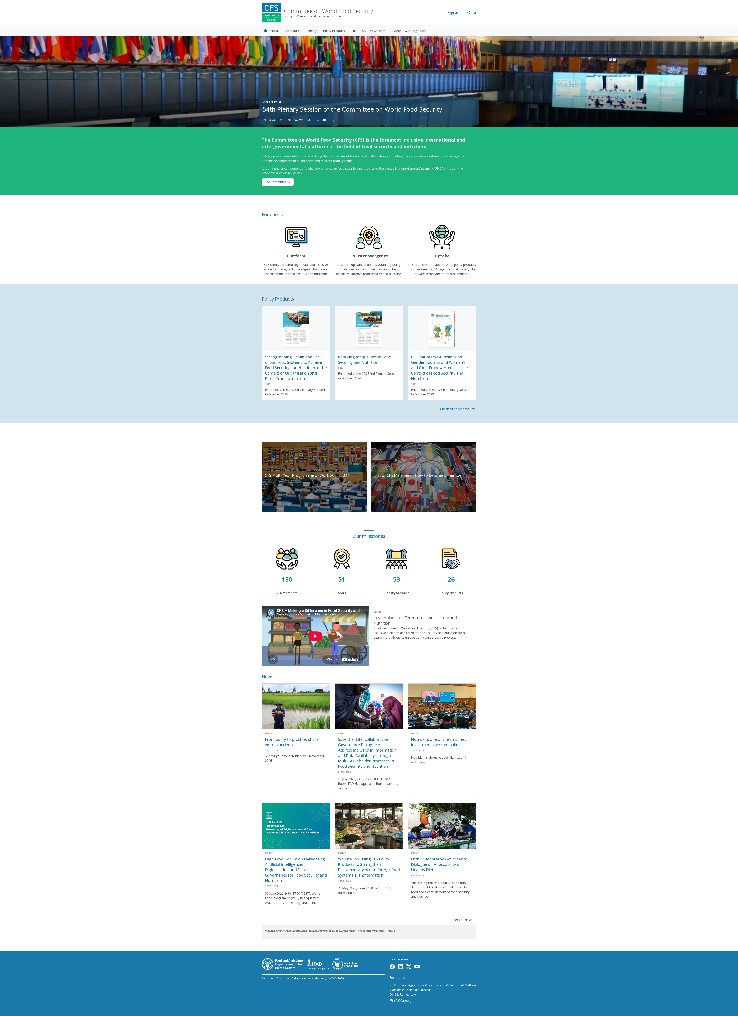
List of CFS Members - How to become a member (418, 475)
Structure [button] (292, 31)
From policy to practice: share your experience (291, 742)
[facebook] (393, 967)
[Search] (473, 12)
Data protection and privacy (309, 978)
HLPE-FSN (359, 31)
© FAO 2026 (336, 978)
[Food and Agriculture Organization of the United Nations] (284, 963)
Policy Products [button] (334, 31)
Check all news (462, 920)
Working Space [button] (416, 31)
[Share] (467, 12)
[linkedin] (401, 967)
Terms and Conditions (275, 978)
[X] (409, 967)
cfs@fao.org (402, 1001)
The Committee (275, 182)
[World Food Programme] (346, 963)
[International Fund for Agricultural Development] (319, 963)
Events (396, 31)
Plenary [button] (311, 31)
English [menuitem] (453, 13)
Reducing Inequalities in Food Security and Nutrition (364, 359)
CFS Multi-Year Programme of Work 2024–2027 (307, 475)
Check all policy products (458, 409)
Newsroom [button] (377, 31)
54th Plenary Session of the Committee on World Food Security (352, 109)
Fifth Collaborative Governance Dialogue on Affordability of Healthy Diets (439, 864)
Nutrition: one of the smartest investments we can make (438, 742)
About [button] (275, 31)
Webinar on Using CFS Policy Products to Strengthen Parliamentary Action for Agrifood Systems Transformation (369, 867)
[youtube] (417, 967)
